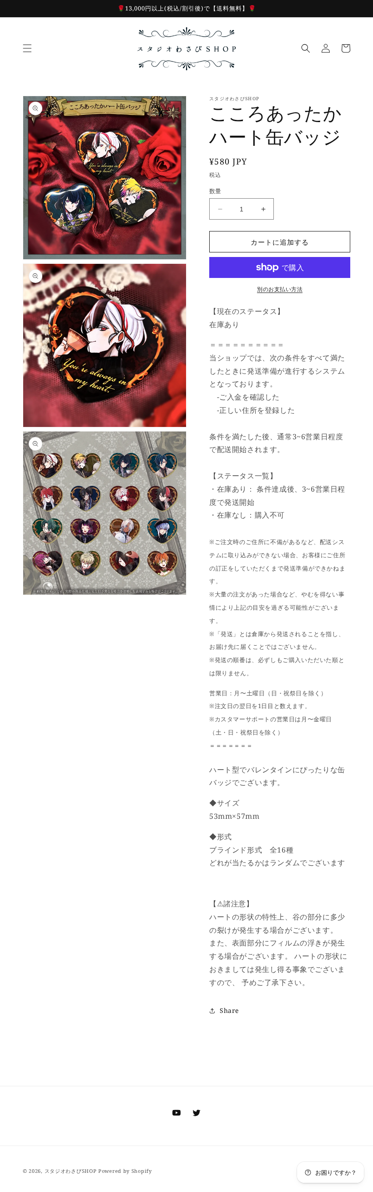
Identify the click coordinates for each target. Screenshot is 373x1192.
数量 (215, 191)
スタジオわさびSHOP (71, 1170)
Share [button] (229, 1010)
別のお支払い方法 (279, 289)
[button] (27, 48)
